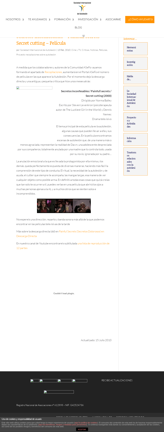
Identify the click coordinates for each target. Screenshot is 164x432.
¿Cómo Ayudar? (139, 19)
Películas (103, 50)
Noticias (94, 50)
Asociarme (113, 20)
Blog (78, 28)
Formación (62, 20)
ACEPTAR (82, 429)
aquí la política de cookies (86, 423)
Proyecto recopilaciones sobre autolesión (36, 54)
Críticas (85, 50)
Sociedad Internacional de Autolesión (38, 50)
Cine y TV (76, 50)
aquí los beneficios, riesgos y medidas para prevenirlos (62, 425)
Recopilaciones (53, 72)
